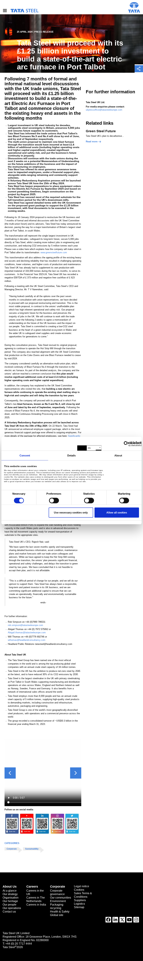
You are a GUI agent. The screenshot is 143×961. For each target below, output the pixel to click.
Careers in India (36, 904)
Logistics (79, 903)
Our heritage (10, 901)
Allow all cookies (116, 512)
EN (89, 448)
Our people (9, 904)
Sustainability (32, 849)
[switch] (54, 500)
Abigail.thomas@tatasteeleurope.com (27, 632)
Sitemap (79, 907)
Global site (56, 915)
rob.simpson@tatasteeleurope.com (25, 625)
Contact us (9, 911)
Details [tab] (71, 455)
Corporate (12, 849)
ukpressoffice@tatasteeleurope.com (104, 109)
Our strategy (10, 894)
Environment (58, 901)
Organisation (10, 897)
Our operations (12, 908)
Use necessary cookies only (71, 512)
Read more (91, 141)
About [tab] (118, 455)
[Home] (24, 10)
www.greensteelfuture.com (53, 252)
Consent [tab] (25, 455)
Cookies (79, 889)
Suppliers (80, 900)
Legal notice (81, 886)
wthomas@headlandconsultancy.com (26, 640)
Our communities (60, 897)
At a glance (10, 890)
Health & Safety (59, 911)
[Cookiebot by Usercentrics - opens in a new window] (126, 443)
